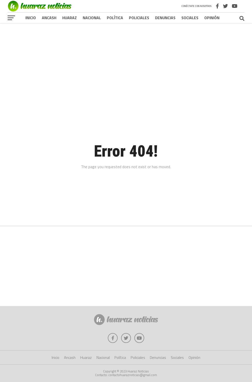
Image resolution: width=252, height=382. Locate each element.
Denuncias (165, 18)
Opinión (212, 18)
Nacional (92, 18)
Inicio (30, 18)
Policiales (139, 18)
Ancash (49, 18)
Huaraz (69, 18)
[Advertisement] (126, 61)
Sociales (189, 18)
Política (115, 18)
